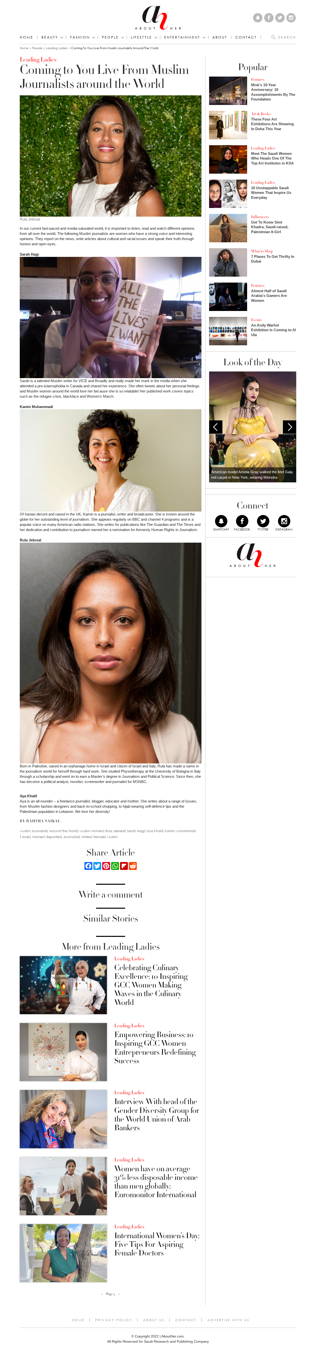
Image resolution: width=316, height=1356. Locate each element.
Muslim (112, 837)
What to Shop (262, 251)
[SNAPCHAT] (221, 521)
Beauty (49, 37)
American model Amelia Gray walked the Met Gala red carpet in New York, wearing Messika (252, 475)
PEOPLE (110, 37)
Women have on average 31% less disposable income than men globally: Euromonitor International (156, 1182)
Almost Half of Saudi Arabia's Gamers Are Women (269, 296)
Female (99, 837)
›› (119, 1294)
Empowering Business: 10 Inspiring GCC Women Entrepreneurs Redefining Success (155, 1047)
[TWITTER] (263, 521)
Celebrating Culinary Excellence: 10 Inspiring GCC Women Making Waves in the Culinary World (151, 985)
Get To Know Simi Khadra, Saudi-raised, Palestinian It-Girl (269, 227)
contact (246, 37)
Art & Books (261, 113)
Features (257, 79)
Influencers (260, 216)
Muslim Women (91, 831)
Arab (26, 837)
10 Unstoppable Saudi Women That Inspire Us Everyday (271, 193)
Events (256, 319)
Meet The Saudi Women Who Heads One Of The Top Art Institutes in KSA (272, 158)
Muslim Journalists (33, 831)
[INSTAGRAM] (284, 521)
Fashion (80, 37)
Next (289, 427)
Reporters (53, 837)
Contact (186, 1320)
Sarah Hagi (135, 831)
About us (153, 1320)
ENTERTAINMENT (182, 37)
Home (26, 37)
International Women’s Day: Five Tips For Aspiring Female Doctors (156, 1245)
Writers (86, 837)
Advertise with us (228, 1320)
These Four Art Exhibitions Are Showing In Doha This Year (272, 124)
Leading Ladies (56, 48)
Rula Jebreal (115, 831)
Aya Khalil (154, 831)
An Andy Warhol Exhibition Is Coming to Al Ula (273, 330)
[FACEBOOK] (242, 521)
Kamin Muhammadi (180, 831)
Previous (215, 427)
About (219, 37)
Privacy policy (113, 1320)
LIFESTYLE (141, 37)
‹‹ (102, 1294)
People (37, 48)
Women (38, 837)
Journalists (71, 837)
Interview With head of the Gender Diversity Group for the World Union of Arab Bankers (156, 1114)
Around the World (63, 831)
